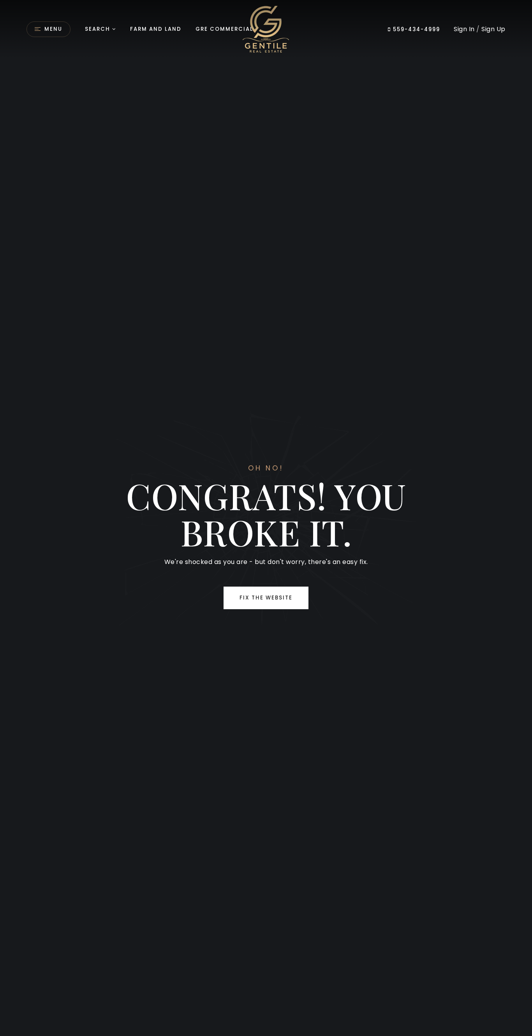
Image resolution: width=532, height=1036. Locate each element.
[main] (266, 518)
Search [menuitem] (97, 29)
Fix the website (266, 597)
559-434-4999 (415, 29)
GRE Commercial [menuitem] (224, 29)
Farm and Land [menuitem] (155, 29)
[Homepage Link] (266, 28)
